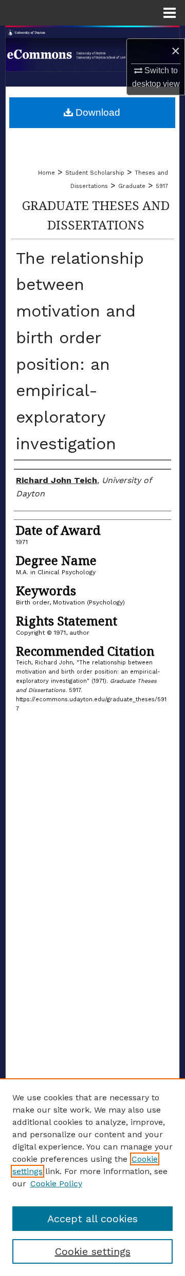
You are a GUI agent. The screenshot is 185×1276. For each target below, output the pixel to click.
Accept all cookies (92, 1218)
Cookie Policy (56, 1183)
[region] (92, 1177)
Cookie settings (93, 1251)
